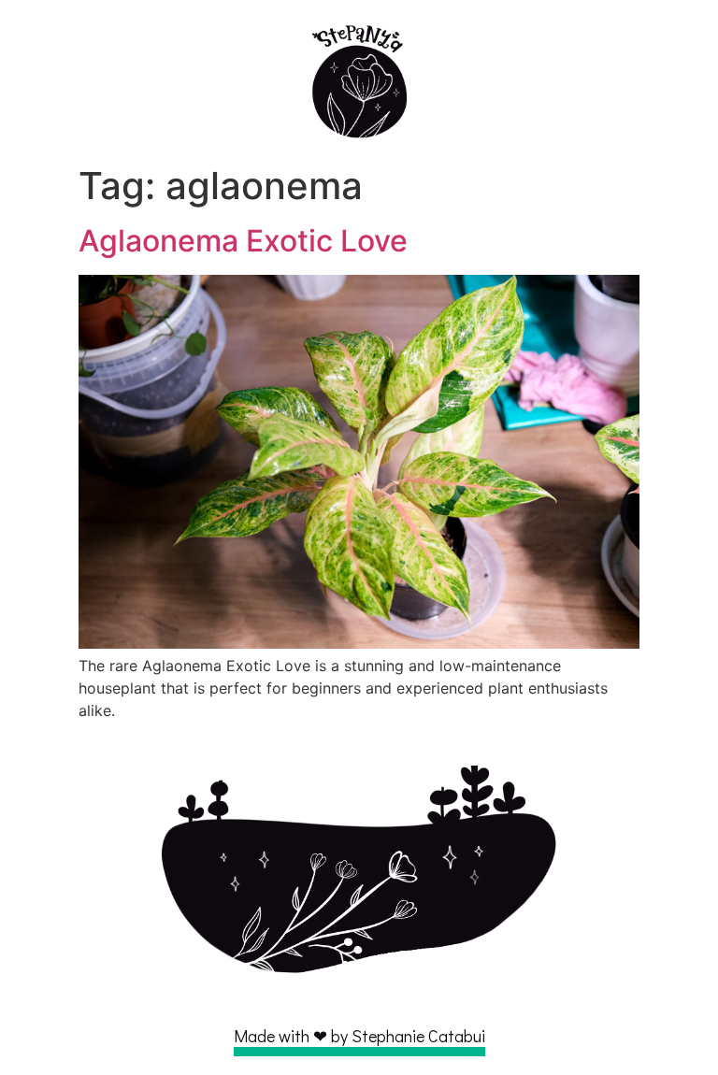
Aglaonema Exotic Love (243, 240)
